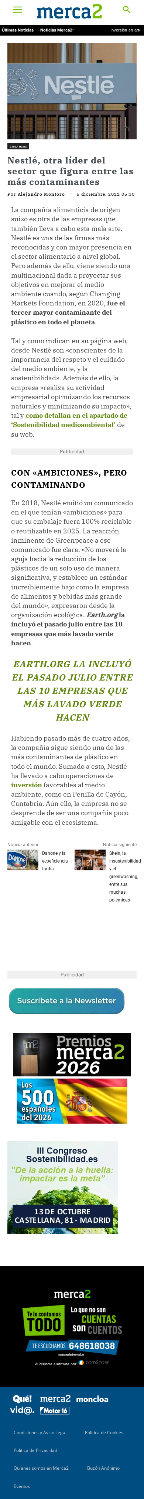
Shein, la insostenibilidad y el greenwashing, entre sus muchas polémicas (125, 877)
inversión (26, 785)
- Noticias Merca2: (55, 30)
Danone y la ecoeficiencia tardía (55, 861)
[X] (31, 927)
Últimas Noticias (18, 30)
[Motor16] (54, 1412)
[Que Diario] (22, 1402)
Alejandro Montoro (41, 194)
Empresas (18, 146)
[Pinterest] (48, 927)
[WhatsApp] (65, 927)
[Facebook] (14, 927)
